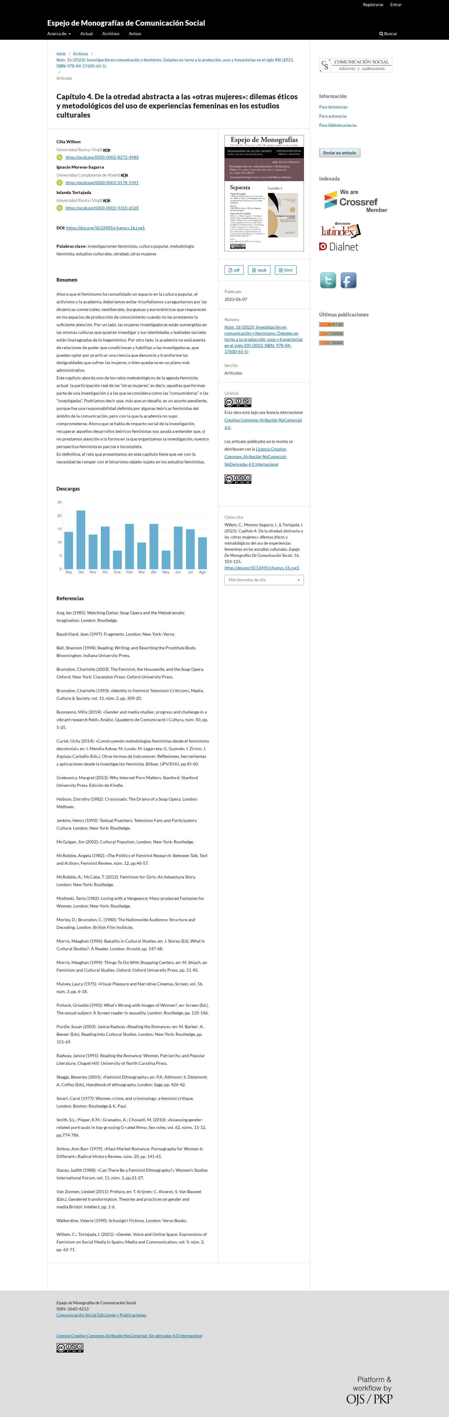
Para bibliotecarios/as (338, 125)
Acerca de (57, 33)
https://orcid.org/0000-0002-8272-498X (102, 157)
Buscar (390, 33)
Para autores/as (333, 116)
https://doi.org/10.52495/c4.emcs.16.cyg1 (105, 227)
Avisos (135, 33)
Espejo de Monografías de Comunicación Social (126, 22)
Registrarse (373, 4)
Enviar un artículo (339, 152)
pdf (236, 270)
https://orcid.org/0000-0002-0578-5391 (102, 182)
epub (261, 270)
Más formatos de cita (247, 579)
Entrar (396, 4)
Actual (86, 33)
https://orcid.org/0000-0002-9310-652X (102, 208)
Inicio (61, 53)
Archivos (110, 33)
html (287, 270)
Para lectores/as (333, 106)
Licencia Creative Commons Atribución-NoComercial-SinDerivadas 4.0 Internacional (255, 457)
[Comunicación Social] (355, 70)
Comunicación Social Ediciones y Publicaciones (101, 1314)
